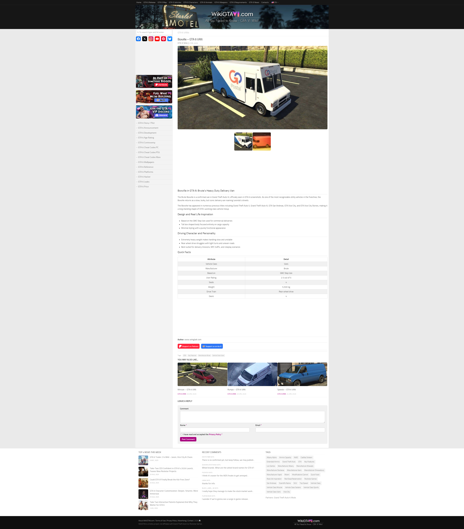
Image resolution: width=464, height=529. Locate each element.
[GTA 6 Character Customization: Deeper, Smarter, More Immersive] (143, 494)
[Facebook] (138, 38)
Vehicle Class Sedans (293, 487)
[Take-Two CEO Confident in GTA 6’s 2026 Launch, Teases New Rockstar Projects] (143, 471)
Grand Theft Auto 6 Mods (285, 497)
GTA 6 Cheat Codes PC (148, 147)
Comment (184, 408)
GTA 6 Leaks (143, 181)
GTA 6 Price (143, 186)
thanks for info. (208, 483)
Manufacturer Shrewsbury (314, 470)
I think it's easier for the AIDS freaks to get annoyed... (225, 475)
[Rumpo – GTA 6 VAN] (252, 374)
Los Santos (271, 466)
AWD (296, 457)
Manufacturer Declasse (275, 470)
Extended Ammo (273, 462)
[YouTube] (157, 38)
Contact (190, 521)
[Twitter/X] (144, 38)
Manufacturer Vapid (274, 475)
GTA (185, 355)
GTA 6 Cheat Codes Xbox (149, 157)
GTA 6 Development (147, 132)
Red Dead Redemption (293, 479)
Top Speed (304, 483)
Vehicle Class (315, 483)
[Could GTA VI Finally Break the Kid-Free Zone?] (143, 483)
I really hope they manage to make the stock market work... (228, 491)
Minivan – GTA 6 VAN (187, 389)
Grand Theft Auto (289, 462)
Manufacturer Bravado (305, 466)
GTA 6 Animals (206, 2)
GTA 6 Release (149, 2)
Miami (287, 475)
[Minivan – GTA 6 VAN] (202, 374)
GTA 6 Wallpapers (146, 162)
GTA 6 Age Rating (146, 137)
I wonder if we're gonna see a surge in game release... (225, 499)
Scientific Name (285, 483)
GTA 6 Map (162, 2)
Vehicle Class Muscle (274, 487)
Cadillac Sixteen (306, 457)
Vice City (286, 492)
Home (138, 2)
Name (183, 425)
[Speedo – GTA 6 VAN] (302, 374)
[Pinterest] (163, 38)
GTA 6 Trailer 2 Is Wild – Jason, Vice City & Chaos (171, 457)
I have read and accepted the (202, 434)
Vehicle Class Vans (218, 355)
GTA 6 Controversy (146, 142)
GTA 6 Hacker (144, 176)
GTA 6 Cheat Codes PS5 (149, 152)
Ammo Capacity (285, 457)
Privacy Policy (215, 434)
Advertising (182, 521)
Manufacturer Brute (204, 355)
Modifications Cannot (300, 475)
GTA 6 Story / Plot (146, 123)
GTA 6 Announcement (148, 128)
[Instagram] (151, 38)
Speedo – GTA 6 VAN (286, 389)
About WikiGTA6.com (146, 521)
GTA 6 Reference (145, 167)
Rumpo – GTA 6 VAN (236, 389)
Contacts (265, 2)
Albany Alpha (271, 457)
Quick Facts (315, 475)
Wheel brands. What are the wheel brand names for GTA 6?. (228, 468)
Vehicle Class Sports (311, 487)
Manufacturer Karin (294, 470)
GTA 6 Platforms (145, 172)
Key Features (192, 355)
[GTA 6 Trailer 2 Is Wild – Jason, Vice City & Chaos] (143, 460)
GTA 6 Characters (190, 2)
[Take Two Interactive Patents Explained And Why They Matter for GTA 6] (143, 505)
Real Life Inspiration (274, 479)
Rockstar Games (310, 479)
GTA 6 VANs (183, 32)
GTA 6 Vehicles (175, 2)
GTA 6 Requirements (238, 2)
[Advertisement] (252, 171)
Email (258, 425)
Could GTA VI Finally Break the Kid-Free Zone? (170, 479)
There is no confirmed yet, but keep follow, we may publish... (228, 460)
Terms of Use (160, 521)
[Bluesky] (169, 38)
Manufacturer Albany (286, 466)
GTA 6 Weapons (220, 2)
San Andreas (271, 483)
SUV (295, 483)
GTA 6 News (254, 2)
